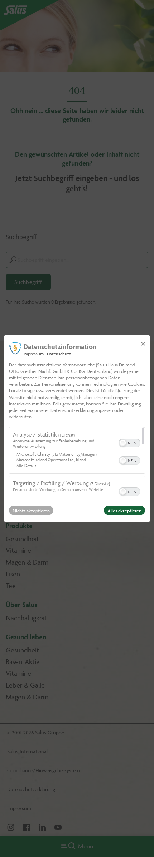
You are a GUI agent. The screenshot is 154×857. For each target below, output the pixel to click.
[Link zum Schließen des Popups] (143, 343)
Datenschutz (59, 353)
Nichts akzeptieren (31, 510)
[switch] (129, 442)
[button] (123, 443)
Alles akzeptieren (124, 510)
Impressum (33, 353)
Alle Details (26, 465)
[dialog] (77, 428)
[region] (77, 462)
